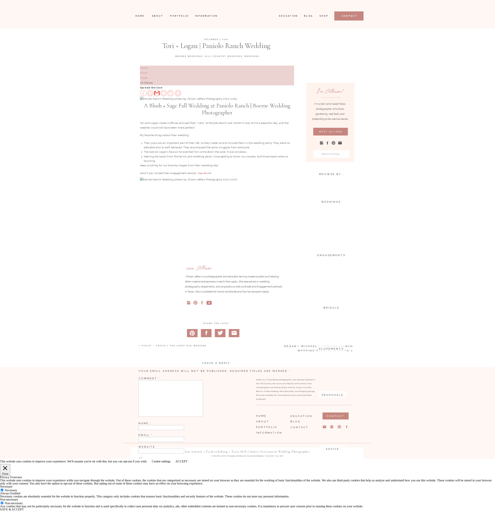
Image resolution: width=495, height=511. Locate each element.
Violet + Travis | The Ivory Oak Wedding (174, 346)
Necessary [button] (6, 486)
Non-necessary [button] (9, 499)
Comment (149, 378)
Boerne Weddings (189, 56)
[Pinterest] (150, 93)
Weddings (251, 56)
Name (145, 423)
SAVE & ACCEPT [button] (12, 509)
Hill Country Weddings (223, 56)
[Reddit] (170, 93)
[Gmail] (157, 93)
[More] (178, 93)
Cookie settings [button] (161, 461)
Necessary (11, 490)
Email (145, 435)
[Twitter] (163, 93)
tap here (204, 173)
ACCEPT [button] (181, 461)
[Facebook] (143, 93)
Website (146, 446)
